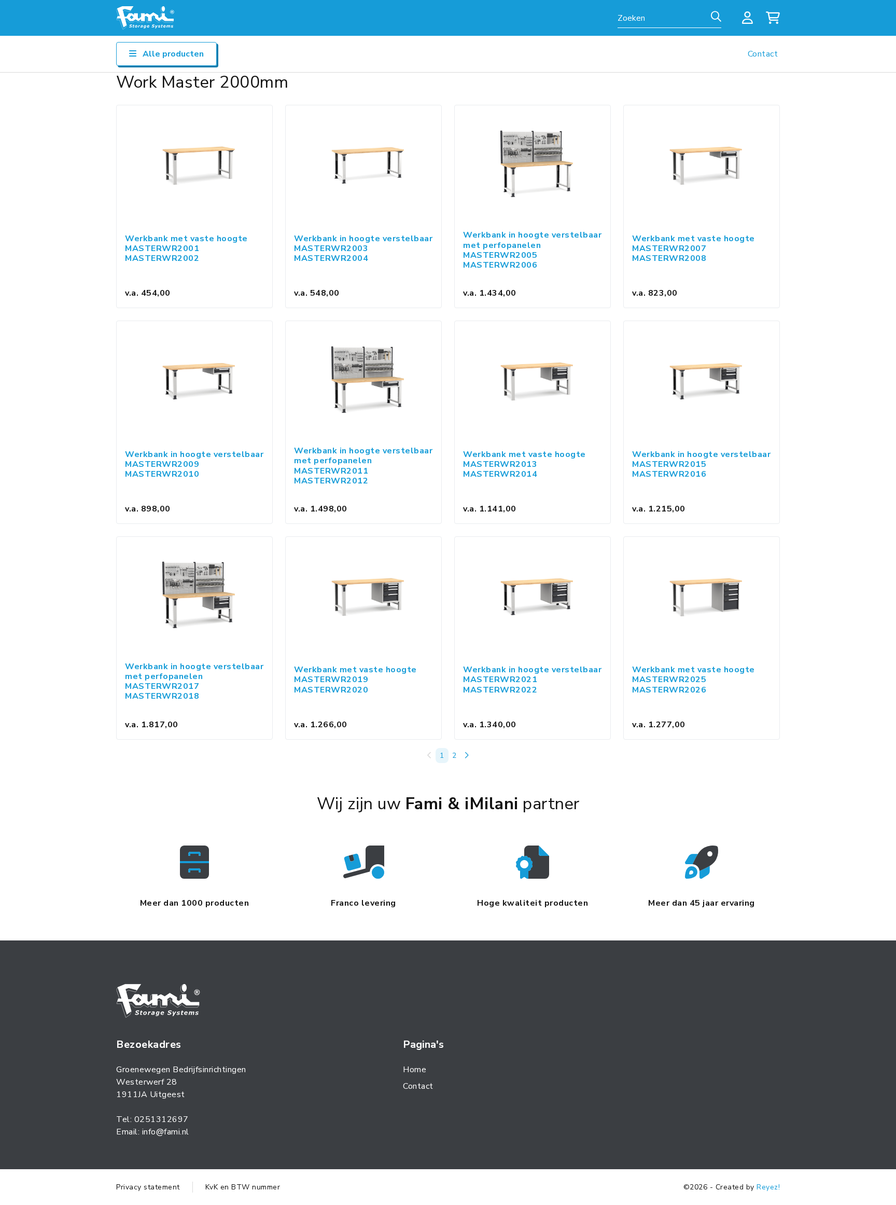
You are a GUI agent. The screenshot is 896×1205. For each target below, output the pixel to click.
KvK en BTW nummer (243, 1187)
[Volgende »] (466, 755)
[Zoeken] (716, 17)
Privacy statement (148, 1187)
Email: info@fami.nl (152, 1132)
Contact (763, 54)
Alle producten (172, 54)
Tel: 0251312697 (152, 1119)
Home (414, 1069)
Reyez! (768, 1187)
